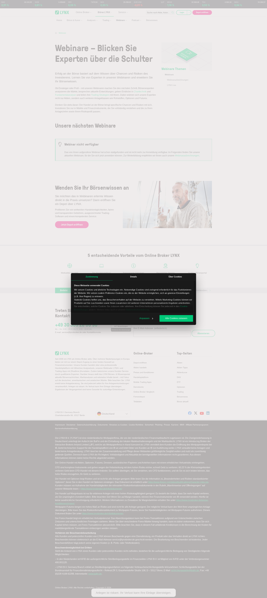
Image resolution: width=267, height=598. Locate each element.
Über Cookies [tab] (175, 276)
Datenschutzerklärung (137, 310)
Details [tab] (133, 276)
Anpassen (144, 318)
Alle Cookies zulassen (176, 318)
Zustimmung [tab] (92, 276)
